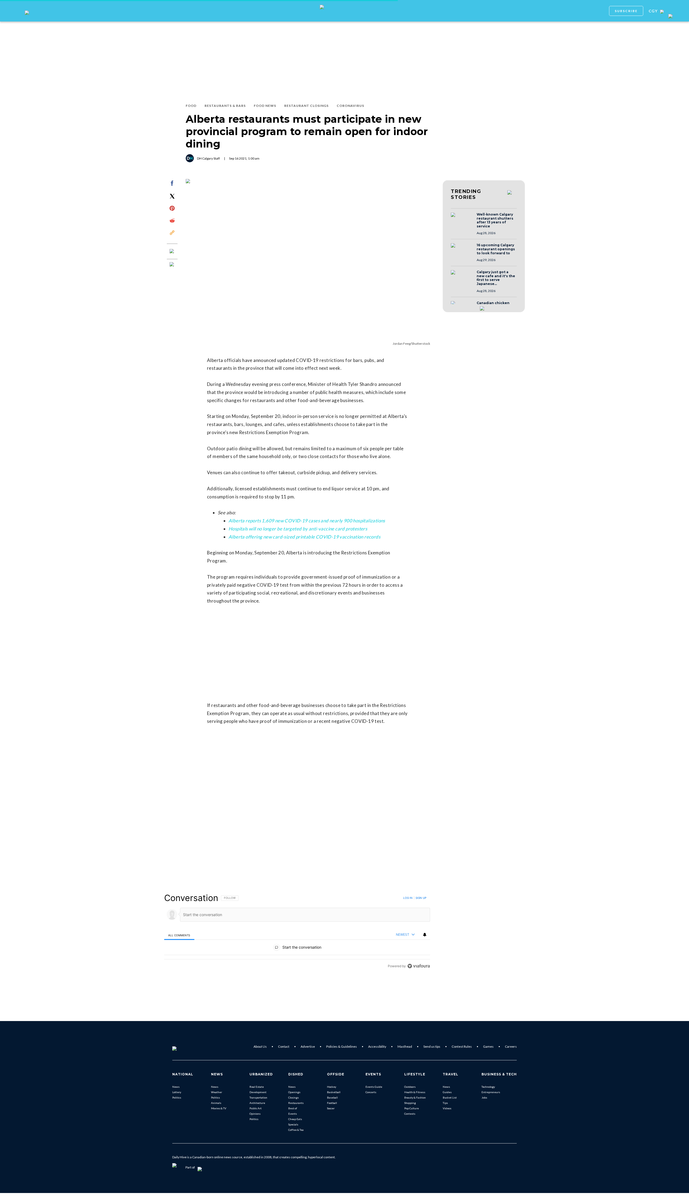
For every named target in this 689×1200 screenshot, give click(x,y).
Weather (216, 1092)
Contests (409, 1113)
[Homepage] (183, 1047)
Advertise (308, 1046)
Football (332, 1102)
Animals (216, 1102)
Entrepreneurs (490, 1092)
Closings (293, 1097)
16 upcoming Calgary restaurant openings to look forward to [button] (496, 249)
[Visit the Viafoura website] (418, 966)
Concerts (370, 1092)
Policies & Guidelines (341, 1046)
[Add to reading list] (172, 265)
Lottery (176, 1092)
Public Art (255, 1108)
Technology (488, 1086)
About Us (260, 1046)
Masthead (405, 1046)
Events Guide (373, 1086)
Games (488, 1046)
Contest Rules (462, 1046)
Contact (283, 1046)
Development (257, 1092)
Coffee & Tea (296, 1129)
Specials (293, 1124)
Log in (408, 897)
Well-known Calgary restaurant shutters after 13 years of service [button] (495, 220)
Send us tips (431, 1046)
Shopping (410, 1102)
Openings (294, 1092)
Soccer (331, 1108)
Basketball (333, 1092)
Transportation (258, 1097)
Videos (447, 1108)
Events (292, 1113)
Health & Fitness (414, 1092)
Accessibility (377, 1046)
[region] (297, 931)
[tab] (179, 935)
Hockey (331, 1086)
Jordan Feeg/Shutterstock (411, 344)
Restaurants (296, 1102)
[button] (462, 220)
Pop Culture (411, 1108)
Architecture (257, 1102)
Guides (447, 1092)
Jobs (484, 1097)
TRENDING (466, 194)
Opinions (255, 1113)
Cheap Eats (295, 1119)
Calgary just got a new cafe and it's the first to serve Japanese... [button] (496, 278)
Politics (176, 1097)
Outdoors (410, 1086)
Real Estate (256, 1086)
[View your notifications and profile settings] (424, 934)
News (176, 1086)
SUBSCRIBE (626, 11)
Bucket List (450, 1097)
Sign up (421, 897)
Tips (445, 1102)
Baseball (332, 1097)
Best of (292, 1108)
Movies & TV (218, 1108)
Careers (511, 1046)
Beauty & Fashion (415, 1097)
